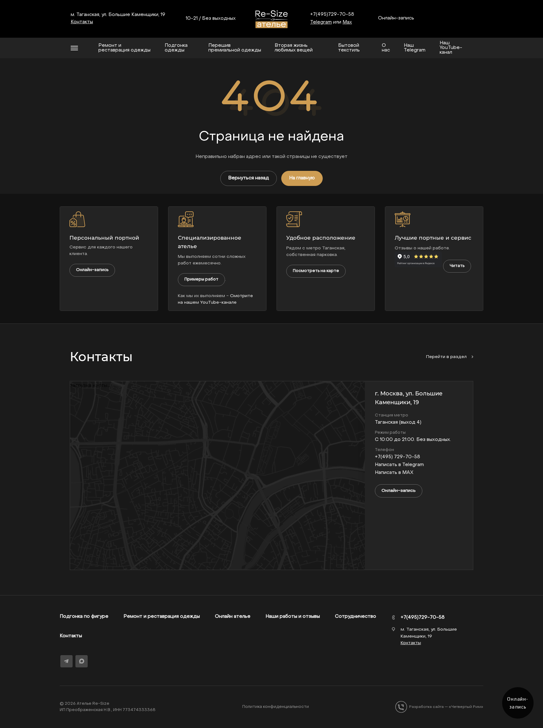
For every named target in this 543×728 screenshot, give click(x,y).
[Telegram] (66, 661)
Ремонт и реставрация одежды (161, 616)
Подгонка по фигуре (84, 616)
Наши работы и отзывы (293, 616)
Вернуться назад (248, 178)
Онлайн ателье (232, 616)
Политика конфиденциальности (275, 707)
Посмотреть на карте (316, 271)
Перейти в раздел (447, 357)
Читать (457, 266)
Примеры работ (201, 279)
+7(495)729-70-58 (332, 14)
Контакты (71, 636)
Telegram (321, 22)
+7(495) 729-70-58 (397, 457)
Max (347, 22)
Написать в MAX (394, 472)
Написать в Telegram (399, 465)
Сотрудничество (355, 616)
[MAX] (81, 661)
